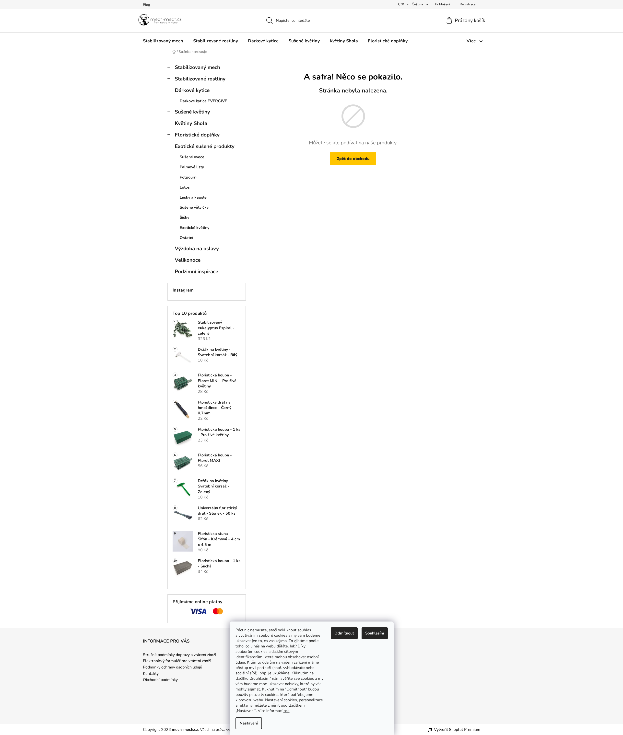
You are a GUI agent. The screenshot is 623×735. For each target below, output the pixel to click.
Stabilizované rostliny (200, 78)
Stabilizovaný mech (197, 67)
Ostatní (186, 237)
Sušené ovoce (192, 157)
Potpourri (188, 177)
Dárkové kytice (192, 90)
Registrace (467, 4)
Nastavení (249, 723)
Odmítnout (344, 633)
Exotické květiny (194, 227)
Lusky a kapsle (193, 197)
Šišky (184, 217)
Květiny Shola (191, 123)
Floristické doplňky (197, 134)
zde (286, 710)
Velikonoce (187, 260)
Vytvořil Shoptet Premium (457, 729)
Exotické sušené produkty (205, 146)
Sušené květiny (192, 111)
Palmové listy (192, 167)
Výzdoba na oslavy (197, 248)
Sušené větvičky (194, 207)
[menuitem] (163, 41)
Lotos (185, 187)
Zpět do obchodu (353, 158)
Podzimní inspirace (196, 271)
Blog (146, 4)
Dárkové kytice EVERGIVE (203, 101)
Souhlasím (374, 633)
